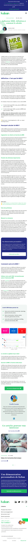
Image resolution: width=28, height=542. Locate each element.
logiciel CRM (6, 290)
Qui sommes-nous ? (5, 514)
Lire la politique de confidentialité (7, 536)
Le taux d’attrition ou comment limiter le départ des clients (14, 203)
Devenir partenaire (5, 516)
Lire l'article (4, 461)
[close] (26, 1)
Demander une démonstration (14, 491)
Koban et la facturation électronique (11, 458)
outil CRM (7, 280)
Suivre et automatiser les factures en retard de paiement (14, 204)
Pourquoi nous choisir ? (6, 509)
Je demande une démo (14, 254)
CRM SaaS (8, 62)
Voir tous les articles (13, 431)
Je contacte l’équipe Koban (13, 388)
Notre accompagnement (7, 512)
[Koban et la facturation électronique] (14, 443)
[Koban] (5, 13)
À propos (3, 506)
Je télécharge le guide (14, 9)
